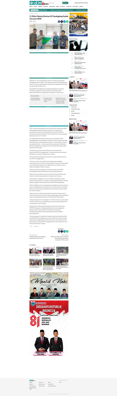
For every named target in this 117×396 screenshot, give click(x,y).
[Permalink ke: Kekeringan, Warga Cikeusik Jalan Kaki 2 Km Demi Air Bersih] (62, 250)
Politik (78, 66)
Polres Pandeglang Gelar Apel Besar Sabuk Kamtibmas (35, 267)
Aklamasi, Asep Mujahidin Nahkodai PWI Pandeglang (46, 10)
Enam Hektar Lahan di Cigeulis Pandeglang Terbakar (48, 100)
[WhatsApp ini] (67, 21)
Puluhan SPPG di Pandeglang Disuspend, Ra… (80, 68)
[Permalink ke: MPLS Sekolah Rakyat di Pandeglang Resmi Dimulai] (35, 250)
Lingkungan (82, 98)
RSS (61, 382)
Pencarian (65, 3)
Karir (49, 382)
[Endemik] (39, 2)
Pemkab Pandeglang (75, 109)
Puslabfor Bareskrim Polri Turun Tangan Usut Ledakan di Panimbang (62, 267)
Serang (72, 115)
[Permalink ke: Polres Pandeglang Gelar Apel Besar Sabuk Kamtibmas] (35, 262)
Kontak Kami (41, 386)
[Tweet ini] (62, 21)
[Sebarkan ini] (59, 21)
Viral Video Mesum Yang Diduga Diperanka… (80, 54)
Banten (72, 111)
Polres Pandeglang (75, 113)
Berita (76, 56)
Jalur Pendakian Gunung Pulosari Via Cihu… (80, 72)
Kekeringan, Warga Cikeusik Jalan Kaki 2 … (79, 101)
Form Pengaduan (52, 386)
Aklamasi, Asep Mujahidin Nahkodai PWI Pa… (79, 96)
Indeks (30, 382)
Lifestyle (77, 98)
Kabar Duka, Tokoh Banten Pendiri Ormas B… (80, 63)
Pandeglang (36, 226)
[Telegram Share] (64, 21)
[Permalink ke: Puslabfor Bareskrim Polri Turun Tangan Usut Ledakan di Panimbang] (62, 262)
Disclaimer (50, 384)
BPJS (31, 226)
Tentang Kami (32, 386)
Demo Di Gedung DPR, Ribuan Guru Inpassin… (79, 58)
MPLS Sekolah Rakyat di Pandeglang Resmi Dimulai (34, 255)
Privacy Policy (42, 384)
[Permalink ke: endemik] (30, 21)
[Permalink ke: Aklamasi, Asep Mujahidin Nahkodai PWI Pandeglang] (49, 250)
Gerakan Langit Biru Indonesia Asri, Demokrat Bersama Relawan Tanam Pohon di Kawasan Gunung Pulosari (49, 268)
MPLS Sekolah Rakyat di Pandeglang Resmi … (78, 91)
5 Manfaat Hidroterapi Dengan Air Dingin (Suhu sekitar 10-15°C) (37, 236)
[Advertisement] (58, 367)
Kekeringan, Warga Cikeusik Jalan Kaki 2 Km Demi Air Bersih (73, 10)
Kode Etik (41, 382)
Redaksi (31, 384)
